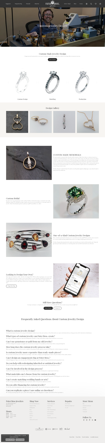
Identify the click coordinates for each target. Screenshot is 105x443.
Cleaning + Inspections (51, 403)
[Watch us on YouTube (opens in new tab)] (95, 420)
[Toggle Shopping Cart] (100, 4)
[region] (52, 122)
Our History (85, 409)
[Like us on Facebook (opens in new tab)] (84, 420)
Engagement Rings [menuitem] (33, 405)
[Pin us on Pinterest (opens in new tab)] (89, 420)
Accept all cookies (20, 439)
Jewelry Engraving (50, 413)
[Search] (91, 4)
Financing (49, 407)
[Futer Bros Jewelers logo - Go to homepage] (52, 4)
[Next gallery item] (102, 122)
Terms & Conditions (85, 437)
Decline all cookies (10, 439)
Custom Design (49, 405)
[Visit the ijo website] (55, 429)
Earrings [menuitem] (31, 411)
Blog (83, 403)
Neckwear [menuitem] (31, 415)
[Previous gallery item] (3, 122)
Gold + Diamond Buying (51, 409)
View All (48, 415)
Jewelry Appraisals (50, 411)
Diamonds (28, 3)
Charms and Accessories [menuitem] (34, 419)
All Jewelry (37, 3)
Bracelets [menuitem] (31, 413)
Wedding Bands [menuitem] (32, 407)
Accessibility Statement (94, 437)
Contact (81, 3)
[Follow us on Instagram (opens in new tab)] (87, 420)
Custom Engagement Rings (51, 417)
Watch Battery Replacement (69, 405)
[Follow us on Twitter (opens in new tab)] (92, 420)
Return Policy (72, 437)
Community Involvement (87, 405)
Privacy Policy (78, 437)
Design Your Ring (18, 3)
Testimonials (85, 411)
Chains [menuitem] (31, 417)
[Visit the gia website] (48, 429)
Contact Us (57, 308)
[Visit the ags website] (39, 429)
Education (84, 407)
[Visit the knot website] (67, 429)
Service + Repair (67, 3)
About (75, 3)
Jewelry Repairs (67, 403)
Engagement (8, 3)
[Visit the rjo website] (61, 429)
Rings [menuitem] (31, 409)
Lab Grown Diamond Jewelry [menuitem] (34, 403)
